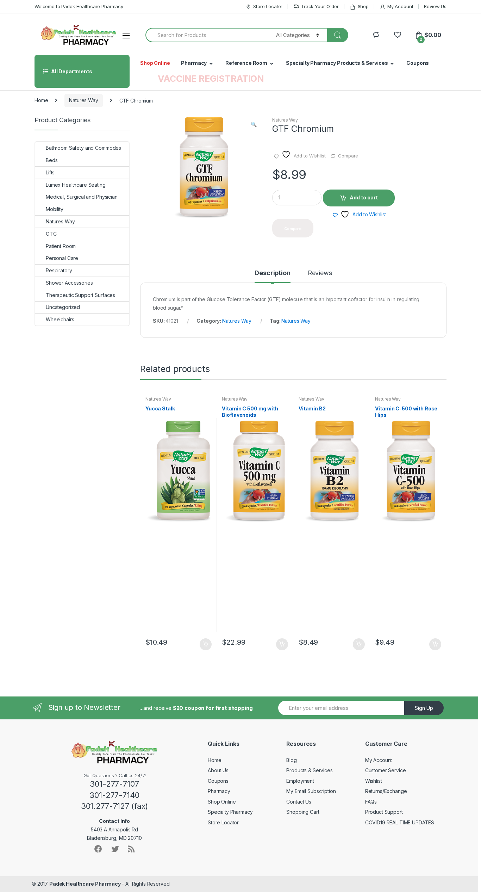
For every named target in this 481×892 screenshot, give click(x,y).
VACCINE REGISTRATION (211, 78)
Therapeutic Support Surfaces (80, 295)
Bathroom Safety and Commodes (83, 148)
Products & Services (309, 770)
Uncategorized (63, 307)
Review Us (435, 6)
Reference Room (246, 63)
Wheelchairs (60, 319)
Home (41, 100)
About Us (218, 770)
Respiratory (59, 270)
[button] (253, 125)
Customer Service (385, 770)
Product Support (384, 812)
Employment (300, 781)
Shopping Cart (302, 812)
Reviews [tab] (320, 273)
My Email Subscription (311, 791)
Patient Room (61, 246)
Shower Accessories (69, 283)
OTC (51, 234)
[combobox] (206, 35)
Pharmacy (194, 63)
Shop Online (155, 63)
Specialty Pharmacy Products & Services (337, 63)
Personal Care (62, 258)
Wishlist (373, 781)
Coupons (417, 63)
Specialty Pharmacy (230, 812)
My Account (400, 6)
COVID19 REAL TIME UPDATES (400, 822)
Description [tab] (272, 273)
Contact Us (298, 802)
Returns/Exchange (386, 791)
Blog (291, 760)
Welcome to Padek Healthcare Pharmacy (79, 6)
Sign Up (424, 708)
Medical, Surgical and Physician (82, 197)
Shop (363, 6)
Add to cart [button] (205, 644)
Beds (51, 160)
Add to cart (364, 197)
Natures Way (83, 100)
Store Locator (267, 6)
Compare (348, 156)
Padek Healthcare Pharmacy (85, 884)
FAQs (371, 802)
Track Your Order (320, 6)
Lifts (50, 172)
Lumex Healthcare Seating (76, 185)
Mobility (54, 209)
